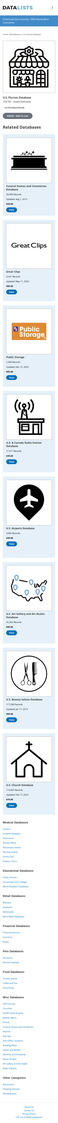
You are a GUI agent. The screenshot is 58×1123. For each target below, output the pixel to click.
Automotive (8, 1084)
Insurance (7, 937)
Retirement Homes (12, 847)
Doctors (6, 829)
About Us (29, 1107)
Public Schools (10, 877)
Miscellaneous (9, 1093)
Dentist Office (9, 842)
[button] (18, 116)
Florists (6, 1022)
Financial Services (11, 932)
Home (5, 34)
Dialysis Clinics (10, 861)
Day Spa (7, 1036)
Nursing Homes (10, 852)
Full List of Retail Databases (29, 1117)
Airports (7, 1031)
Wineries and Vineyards (14, 1054)
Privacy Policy (29, 1113)
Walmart (7, 902)
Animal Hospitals (11, 962)
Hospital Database (11, 833)
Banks (6, 941)
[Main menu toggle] (52, 7)
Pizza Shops (8, 987)
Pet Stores (8, 957)
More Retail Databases (13, 916)
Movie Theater (10, 1059)
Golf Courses (9, 1003)
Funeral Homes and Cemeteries (18, 1026)
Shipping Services (11, 1089)
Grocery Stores (10, 978)
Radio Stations (10, 1068)
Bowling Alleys (10, 1045)
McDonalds (8, 911)
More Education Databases (16, 886)
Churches (7, 1008)
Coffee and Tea (10, 983)
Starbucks (7, 907)
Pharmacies (8, 838)
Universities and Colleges (15, 882)
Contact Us (29, 1110)
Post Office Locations (13, 1040)
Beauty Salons (9, 1017)
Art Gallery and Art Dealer (15, 1063)
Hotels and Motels (11, 1049)
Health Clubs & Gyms (13, 1013)
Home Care (8, 856)
